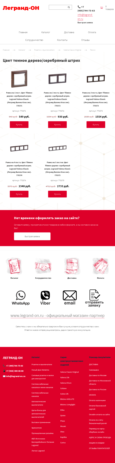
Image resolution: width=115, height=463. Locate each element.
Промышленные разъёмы (42, 433)
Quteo (62, 415)
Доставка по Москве (97, 375)
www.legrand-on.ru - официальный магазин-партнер (57, 315)
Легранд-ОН (21, 8)
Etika (62, 410)
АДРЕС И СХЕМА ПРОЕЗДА (100, 437)
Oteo (62, 431)
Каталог (45, 32)
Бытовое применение (41, 422)
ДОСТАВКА (93, 364)
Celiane (63, 388)
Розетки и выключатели (44, 50)
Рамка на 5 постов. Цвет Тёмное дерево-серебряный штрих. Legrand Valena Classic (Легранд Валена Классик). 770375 (57, 168)
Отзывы (85, 40)
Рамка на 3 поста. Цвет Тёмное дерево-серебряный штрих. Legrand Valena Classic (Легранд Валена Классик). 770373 (95, 99)
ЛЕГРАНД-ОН (13, 358)
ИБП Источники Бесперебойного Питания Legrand (43, 442)
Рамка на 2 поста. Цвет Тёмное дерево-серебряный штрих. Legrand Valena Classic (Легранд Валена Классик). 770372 (57, 99)
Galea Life (64, 394)
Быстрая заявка (85, 22)
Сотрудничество (34, 40)
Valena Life (64, 377)
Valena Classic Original (72, 50)
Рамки (93, 50)
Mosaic (63, 426)
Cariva (62, 442)
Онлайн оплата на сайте (99, 414)
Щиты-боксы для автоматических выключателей (39, 413)
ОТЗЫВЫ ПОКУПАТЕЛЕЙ (99, 448)
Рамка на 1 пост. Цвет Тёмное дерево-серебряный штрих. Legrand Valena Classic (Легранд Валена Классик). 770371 (19, 99)
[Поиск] (69, 7)
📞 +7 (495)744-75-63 (86, 8)
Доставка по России (97, 389)
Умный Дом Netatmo (40, 370)
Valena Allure (65, 383)
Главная (23, 32)
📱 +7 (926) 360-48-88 (13, 370)
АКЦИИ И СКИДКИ (96, 443)
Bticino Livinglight (67, 404)
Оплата (92, 32)
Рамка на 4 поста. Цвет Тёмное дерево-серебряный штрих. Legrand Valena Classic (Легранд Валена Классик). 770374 (19, 168)
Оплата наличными (97, 400)
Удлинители (37, 428)
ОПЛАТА (92, 395)
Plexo (62, 421)
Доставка (69, 32)
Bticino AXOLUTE (67, 399)
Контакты (62, 40)
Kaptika (63, 437)
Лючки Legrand (38, 450)
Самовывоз (94, 370)
